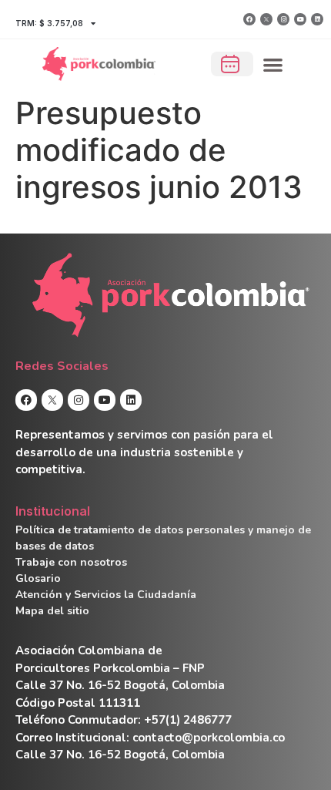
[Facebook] (249, 19)
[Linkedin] (317, 19)
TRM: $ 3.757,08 (49, 23)
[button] (273, 64)
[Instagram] (283, 19)
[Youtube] (300, 19)
